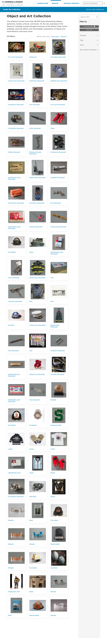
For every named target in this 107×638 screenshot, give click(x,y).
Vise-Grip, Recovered (15, 301)
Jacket (10, 449)
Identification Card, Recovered (14, 178)
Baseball (53, 400)
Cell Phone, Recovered (36, 81)
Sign (30, 350)
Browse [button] (55, 3)
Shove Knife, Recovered (58, 226)
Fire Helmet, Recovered (58, 57)
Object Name (55, 36)
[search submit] (97, 17)
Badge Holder (55, 544)
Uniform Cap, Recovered (37, 325)
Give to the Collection (95, 9)
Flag (52, 277)
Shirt (30, 301)
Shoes (53, 128)
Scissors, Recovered (35, 226)
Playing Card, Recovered (16, 81)
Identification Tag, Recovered (14, 375)
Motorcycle (33, 57)
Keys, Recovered (13, 277)
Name (82, 45)
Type (81, 40)
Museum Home (42, 3)
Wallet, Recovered (14, 152)
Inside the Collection (11, 9)
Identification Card (14, 472)
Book (31, 520)
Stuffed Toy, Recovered (37, 374)
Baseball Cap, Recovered (59, 81)
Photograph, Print (14, 591)
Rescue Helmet (34, 615)
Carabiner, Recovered (58, 350)
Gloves (31, 449)
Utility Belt (32, 496)
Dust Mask (54, 568)
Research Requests (71, 3)
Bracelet (11, 520)
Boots (31, 591)
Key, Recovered (56, 203)
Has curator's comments (88, 50)
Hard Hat (11, 325)
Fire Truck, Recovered (15, 57)
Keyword (83, 35)
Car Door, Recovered (57, 374)
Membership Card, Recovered (14, 400)
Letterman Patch (56, 425)
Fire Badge (33, 425)
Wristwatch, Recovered (58, 152)
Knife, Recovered (35, 128)
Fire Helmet (12, 252)
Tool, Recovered (13, 350)
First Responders (88, 26)
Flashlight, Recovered (58, 177)
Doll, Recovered (34, 104)
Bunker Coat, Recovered (37, 277)
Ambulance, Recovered (15, 104)
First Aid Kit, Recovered (16, 203)
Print (52, 301)
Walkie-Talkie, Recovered (37, 177)
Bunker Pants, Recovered (55, 326)
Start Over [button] (89, 29)
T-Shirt (53, 449)
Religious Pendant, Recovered (35, 152)
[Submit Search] (104, 3)
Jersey (31, 472)
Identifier (63, 36)
